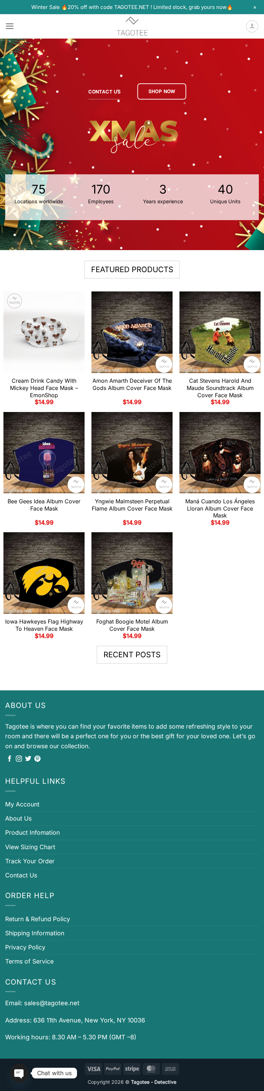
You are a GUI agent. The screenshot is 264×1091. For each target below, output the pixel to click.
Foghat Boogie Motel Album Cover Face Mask (132, 625)
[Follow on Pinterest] (37, 759)
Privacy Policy (25, 947)
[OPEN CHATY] (19, 1073)
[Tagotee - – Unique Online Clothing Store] (132, 26)
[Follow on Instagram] (19, 759)
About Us (18, 818)
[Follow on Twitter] (28, 759)
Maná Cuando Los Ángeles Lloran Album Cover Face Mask (220, 508)
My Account (22, 804)
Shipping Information (34, 933)
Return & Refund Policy (37, 919)
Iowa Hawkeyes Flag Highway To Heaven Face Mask (44, 625)
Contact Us (21, 875)
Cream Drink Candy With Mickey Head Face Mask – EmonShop (44, 388)
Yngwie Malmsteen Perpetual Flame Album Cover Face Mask (132, 505)
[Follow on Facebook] (10, 759)
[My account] (252, 26)
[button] (9, 26)
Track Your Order (30, 861)
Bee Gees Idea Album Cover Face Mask (44, 505)
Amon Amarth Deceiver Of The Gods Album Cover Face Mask (132, 384)
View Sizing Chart (30, 847)
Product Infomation (32, 832)
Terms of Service (29, 961)
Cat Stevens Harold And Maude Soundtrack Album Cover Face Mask (220, 388)
